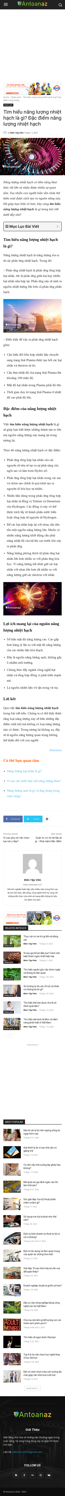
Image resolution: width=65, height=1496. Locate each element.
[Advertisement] (32, 43)
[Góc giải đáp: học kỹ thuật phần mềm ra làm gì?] (12, 1204)
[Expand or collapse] (58, 226)
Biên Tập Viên (17, 132)
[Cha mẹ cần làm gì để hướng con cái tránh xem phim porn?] (12, 1325)
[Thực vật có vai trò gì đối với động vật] (12, 941)
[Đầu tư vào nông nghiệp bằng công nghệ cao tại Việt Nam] (12, 1307)
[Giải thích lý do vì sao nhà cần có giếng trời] (12, 1152)
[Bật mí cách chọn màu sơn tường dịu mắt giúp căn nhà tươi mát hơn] (12, 1376)
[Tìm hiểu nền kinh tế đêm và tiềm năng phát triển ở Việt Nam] (12, 1024)
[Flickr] (32, 1475)
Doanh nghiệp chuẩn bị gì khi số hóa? (43, 1285)
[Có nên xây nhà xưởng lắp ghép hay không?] (12, 1169)
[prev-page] (5, 1035)
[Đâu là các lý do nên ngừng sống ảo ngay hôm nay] (12, 1135)
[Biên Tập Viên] (5, 132)
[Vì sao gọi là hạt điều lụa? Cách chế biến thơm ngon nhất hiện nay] (12, 958)
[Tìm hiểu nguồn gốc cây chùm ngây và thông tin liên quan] (12, 974)
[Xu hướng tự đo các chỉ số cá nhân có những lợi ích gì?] (12, 991)
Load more (31, 1388)
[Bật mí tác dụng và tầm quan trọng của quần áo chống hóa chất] (12, 1256)
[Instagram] (41, 1475)
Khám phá (16, 97)
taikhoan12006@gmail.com (27, 1452)
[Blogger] (16, 1475)
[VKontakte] (49, 1475)
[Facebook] (24, 1475)
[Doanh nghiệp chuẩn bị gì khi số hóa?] (12, 1290)
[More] (47, 819)
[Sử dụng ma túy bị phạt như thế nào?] (12, 1221)
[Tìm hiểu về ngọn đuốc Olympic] (12, 1342)
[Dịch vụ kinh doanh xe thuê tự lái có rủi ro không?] (12, 1238)
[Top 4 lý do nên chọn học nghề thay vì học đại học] (12, 1359)
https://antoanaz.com (32, 884)
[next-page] (11, 1035)
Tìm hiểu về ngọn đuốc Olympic (40, 1337)
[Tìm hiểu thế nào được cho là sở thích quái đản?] (12, 1007)
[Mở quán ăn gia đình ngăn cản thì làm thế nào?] (12, 1187)
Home (6, 97)
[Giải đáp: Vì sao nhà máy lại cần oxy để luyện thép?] (12, 1273)
